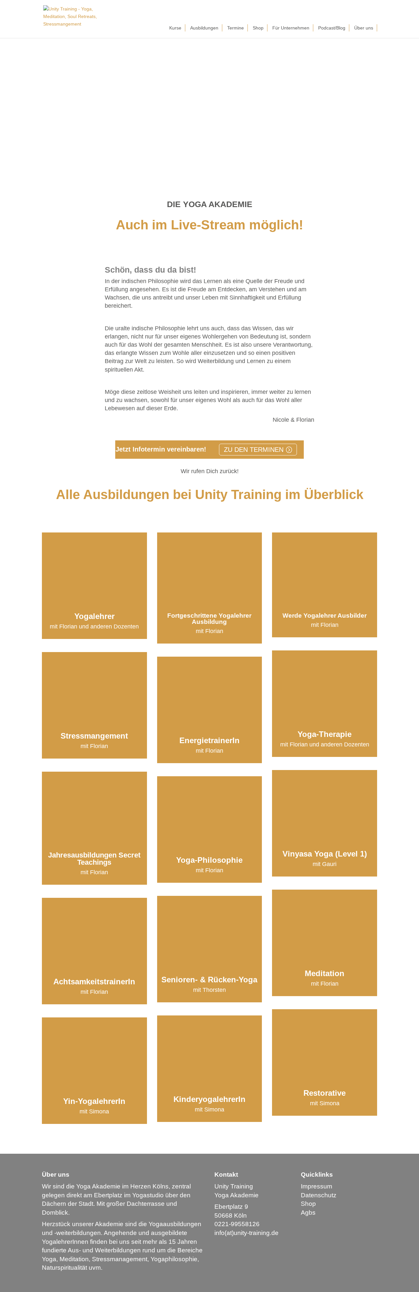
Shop (258, 27)
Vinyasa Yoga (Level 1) (324, 853)
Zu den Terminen (253, 449)
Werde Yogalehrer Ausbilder (324, 615)
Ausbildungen (204, 27)
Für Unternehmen (290, 27)
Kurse (175, 27)
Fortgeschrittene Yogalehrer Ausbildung (209, 618)
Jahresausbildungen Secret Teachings (94, 858)
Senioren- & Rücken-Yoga (209, 979)
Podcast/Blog (331, 27)
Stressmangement (94, 735)
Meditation (324, 973)
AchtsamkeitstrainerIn (94, 981)
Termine (235, 27)
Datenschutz (319, 1195)
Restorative (324, 1093)
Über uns (363, 27)
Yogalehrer (94, 616)
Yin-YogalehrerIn (94, 1101)
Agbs (308, 1212)
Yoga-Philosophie (209, 860)
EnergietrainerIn (209, 740)
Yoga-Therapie (325, 734)
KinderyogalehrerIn (209, 1099)
